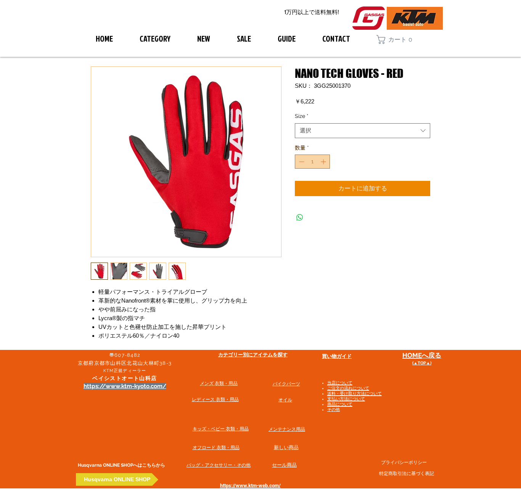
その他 (333, 409)
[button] (398, 39)
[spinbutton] (312, 161)
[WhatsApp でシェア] (299, 217)
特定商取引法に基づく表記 (406, 473)
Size (302, 116)
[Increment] (324, 161)
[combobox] (362, 130)
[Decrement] (301, 161)
